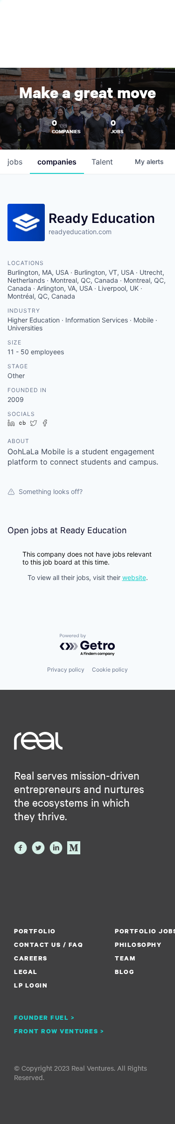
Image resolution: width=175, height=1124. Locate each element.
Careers (31, 958)
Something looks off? (51, 491)
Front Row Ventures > (59, 1031)
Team (125, 958)
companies (57, 161)
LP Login (31, 985)
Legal (26, 971)
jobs (14, 161)
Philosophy (138, 944)
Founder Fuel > (44, 1017)
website (134, 577)
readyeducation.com (80, 232)
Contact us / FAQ (48, 944)
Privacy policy (65, 669)
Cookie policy (110, 669)
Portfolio (35, 931)
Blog (124, 971)
